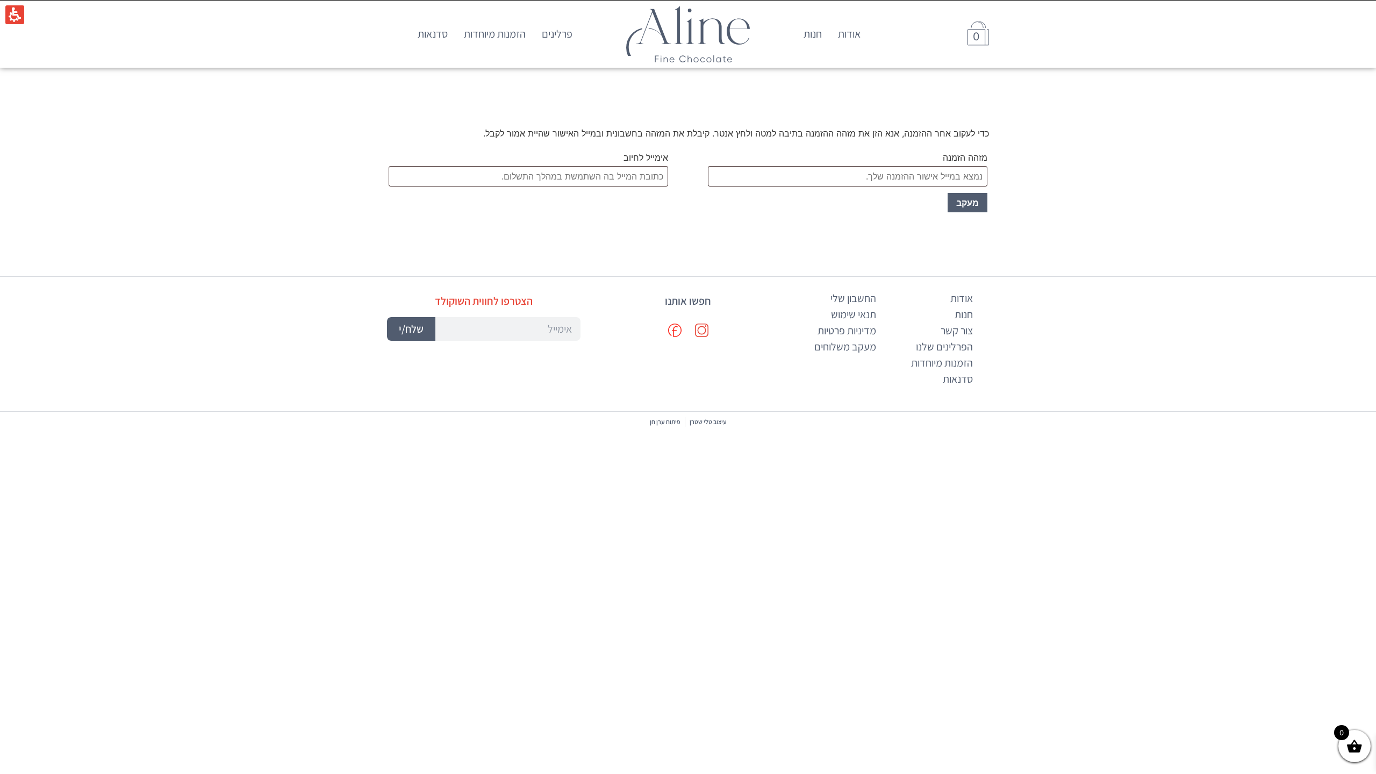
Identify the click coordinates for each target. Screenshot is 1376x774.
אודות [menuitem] (849, 34)
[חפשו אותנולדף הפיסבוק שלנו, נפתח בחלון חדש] (674, 330)
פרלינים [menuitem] (557, 34)
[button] (483, 329)
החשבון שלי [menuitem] (853, 298)
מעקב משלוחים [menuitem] (845, 347)
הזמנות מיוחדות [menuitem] (495, 34)
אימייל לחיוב (646, 157)
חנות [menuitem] (813, 34)
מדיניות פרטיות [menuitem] (847, 331)
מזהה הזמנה (965, 157)
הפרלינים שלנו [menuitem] (944, 347)
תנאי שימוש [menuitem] (853, 314)
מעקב (967, 202)
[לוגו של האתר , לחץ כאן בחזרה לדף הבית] (688, 34)
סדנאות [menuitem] (433, 34)
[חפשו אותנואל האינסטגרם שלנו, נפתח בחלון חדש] (701, 330)
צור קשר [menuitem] (957, 331)
